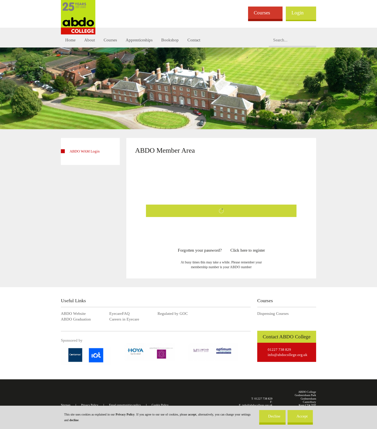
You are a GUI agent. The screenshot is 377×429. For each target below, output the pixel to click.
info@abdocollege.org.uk (287, 355)
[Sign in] (221, 212)
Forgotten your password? (200, 250)
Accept (302, 416)
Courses (262, 12)
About (89, 40)
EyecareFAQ (119, 314)
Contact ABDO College (286, 336)
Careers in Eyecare (124, 319)
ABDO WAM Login (85, 151)
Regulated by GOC (173, 314)
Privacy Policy (125, 414)
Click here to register (247, 250)
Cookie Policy (160, 405)
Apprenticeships (139, 40)
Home (70, 40)
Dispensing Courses (273, 314)
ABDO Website (73, 314)
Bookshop (170, 40)
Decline (274, 416)
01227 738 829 (279, 350)
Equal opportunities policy (125, 405)
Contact (193, 40)
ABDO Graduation (76, 319)
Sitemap (65, 405)
